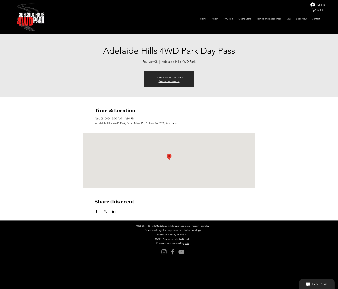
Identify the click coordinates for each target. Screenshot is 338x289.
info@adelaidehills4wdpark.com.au (171, 225)
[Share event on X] (105, 211)
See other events (169, 81)
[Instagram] (164, 251)
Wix (187, 243)
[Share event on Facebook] (96, 211)
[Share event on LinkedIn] (113, 211)
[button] (318, 10)
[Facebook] (172, 251)
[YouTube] (181, 251)
